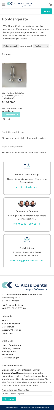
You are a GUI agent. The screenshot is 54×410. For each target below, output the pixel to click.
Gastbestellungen (10, 357)
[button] (4, 119)
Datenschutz (8, 326)
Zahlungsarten (9, 351)
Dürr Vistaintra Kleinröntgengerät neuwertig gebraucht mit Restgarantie (14, 95)
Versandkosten (8, 111)
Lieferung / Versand (11, 348)
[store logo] (19, 4)
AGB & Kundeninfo (11, 323)
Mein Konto (7, 354)
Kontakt (5, 320)
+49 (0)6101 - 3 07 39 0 (14, 308)
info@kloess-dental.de (12, 305)
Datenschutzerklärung (13, 373)
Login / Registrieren (11, 345)
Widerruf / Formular (11, 329)
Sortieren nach (26, 46)
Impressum (7, 333)
